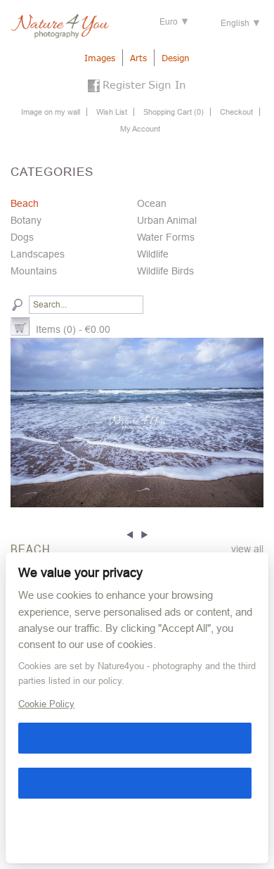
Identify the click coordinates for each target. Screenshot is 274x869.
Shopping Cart (173, 112)
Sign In (167, 84)
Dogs (22, 237)
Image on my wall (50, 112)
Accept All (135, 738)
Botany (26, 220)
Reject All (135, 783)
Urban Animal (167, 220)
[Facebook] (94, 87)
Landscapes (38, 254)
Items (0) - (73, 329)
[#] (131, 533)
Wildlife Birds (165, 271)
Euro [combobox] (168, 22)
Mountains (34, 271)
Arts (138, 58)
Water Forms (166, 237)
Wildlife (153, 254)
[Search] (18, 305)
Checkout (236, 112)
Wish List (111, 112)
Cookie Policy (46, 704)
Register (124, 84)
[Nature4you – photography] (60, 26)
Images (99, 58)
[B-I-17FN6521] (137, 422)
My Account (140, 129)
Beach (25, 203)
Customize (24, 828)
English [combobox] (235, 23)
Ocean (152, 203)
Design (176, 58)
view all (247, 548)
